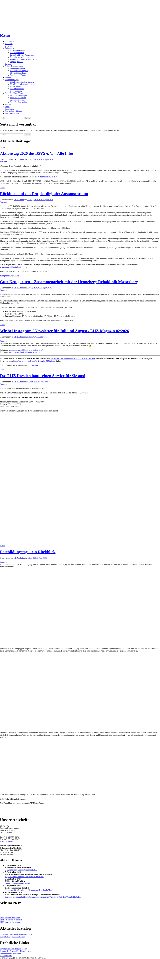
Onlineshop (9, 41)
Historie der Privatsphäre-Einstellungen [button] (15, 951)
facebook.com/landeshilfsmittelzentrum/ (24, 352)
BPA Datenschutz (17, 89)
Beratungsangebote (17, 68)
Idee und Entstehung (18, 73)
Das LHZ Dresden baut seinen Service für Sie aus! (42, 375)
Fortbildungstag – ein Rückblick (28, 552)
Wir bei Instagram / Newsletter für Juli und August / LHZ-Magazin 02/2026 (64, 331)
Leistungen (9, 48)
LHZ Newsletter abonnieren (11, 920)
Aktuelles (8, 44)
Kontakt (8, 104)
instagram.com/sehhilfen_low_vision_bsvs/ (26, 350)
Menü (5, 35)
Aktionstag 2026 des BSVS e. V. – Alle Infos (37, 153)
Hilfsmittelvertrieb (17, 53)
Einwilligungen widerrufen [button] (10, 953)
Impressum (9, 109)
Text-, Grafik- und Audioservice (22, 55)
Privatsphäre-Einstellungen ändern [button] (13, 949)
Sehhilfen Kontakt (17, 100)
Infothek (8, 77)
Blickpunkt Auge (11, 80)
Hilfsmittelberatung (17, 50)
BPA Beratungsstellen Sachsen (22, 82)
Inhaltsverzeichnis (12, 113)
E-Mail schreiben (7, 841)
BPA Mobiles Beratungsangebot (22, 84)
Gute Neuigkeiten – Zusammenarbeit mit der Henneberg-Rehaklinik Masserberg (69, 281)
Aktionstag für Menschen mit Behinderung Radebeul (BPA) (28, 890)
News (2, 147)
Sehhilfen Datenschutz (19, 102)
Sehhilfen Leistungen (18, 95)
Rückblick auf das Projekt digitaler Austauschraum (44, 193)
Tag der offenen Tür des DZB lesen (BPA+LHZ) (24, 877)
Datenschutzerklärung (13, 111)
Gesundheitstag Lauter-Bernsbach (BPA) (21, 870)
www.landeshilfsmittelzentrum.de (13, 267)
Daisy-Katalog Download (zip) (12, 936)
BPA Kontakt (15, 86)
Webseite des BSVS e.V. (47, 177)
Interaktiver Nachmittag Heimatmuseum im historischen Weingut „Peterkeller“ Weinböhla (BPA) (43, 897)
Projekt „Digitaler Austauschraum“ (23, 59)
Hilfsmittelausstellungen (19, 57)
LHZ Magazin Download (10, 922)
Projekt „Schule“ (16, 62)
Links (7, 107)
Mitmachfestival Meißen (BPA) (17, 883)
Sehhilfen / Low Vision (14, 93)
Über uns (8, 46)
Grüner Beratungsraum (14, 66)
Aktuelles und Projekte (19, 71)
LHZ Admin (19, 159)
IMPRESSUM (6, 955)
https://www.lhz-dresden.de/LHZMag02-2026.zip (33, 361)
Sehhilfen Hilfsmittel (18, 98)
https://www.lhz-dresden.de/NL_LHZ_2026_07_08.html (72, 359)
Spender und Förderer (18, 75)
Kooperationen (16, 91)
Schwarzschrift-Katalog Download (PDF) (16, 934)
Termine (8, 64)
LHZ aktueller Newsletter (10, 917)
